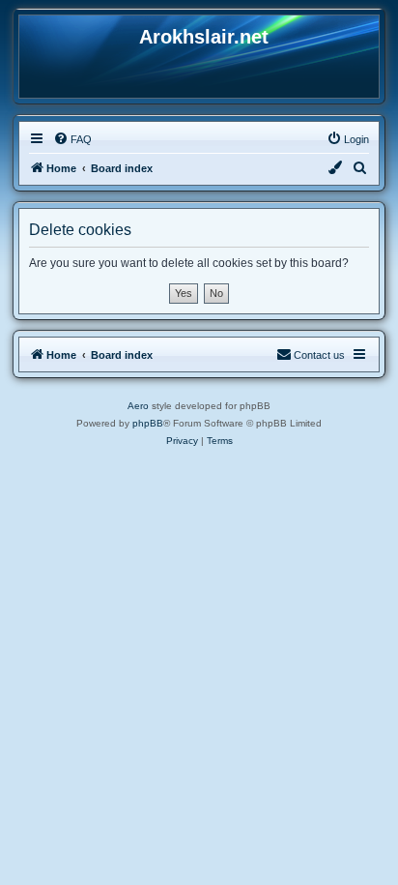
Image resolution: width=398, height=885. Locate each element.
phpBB (147, 423)
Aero (138, 405)
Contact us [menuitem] (319, 355)
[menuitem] (72, 139)
